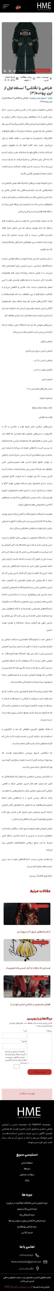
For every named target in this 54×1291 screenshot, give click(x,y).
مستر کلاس (27, 1232)
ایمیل (23, 1041)
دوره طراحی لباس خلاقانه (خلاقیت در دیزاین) (27, 1203)
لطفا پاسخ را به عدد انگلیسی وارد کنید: (15, 1061)
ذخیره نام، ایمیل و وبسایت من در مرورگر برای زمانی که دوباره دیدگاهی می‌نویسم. (14, 1054)
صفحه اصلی (27, 1163)
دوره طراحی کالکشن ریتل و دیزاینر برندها (27, 1220)
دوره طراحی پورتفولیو (27, 1226)
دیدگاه (49, 1031)
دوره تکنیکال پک (27, 1215)
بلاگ (27, 1180)
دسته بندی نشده (38, 98)
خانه (50, 98)
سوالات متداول (27, 1174)
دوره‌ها (27, 1168)
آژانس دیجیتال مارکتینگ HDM (18, 1287)
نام (24, 1031)
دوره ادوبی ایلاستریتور (27, 1209)
